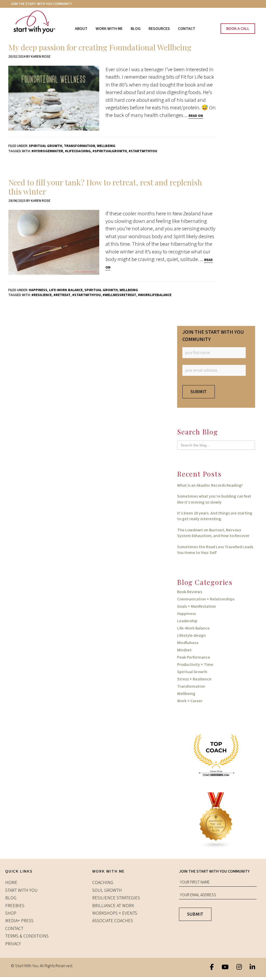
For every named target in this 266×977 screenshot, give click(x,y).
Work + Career (190, 701)
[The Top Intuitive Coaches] (216, 755)
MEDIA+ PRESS (19, 921)
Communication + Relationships (206, 599)
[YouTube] (225, 967)
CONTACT (14, 928)
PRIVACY (13, 944)
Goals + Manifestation (196, 606)
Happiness (38, 290)
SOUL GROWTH (107, 890)
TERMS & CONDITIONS (27, 936)
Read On (196, 115)
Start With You (39, 22)
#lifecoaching (78, 151)
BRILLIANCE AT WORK (113, 905)
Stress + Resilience (194, 679)
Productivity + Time (195, 664)
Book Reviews (189, 592)
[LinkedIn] (252, 967)
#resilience (41, 295)
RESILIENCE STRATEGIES (116, 898)
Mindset (184, 650)
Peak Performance (193, 657)
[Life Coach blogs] (216, 820)
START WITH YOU (21, 890)
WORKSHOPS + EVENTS (114, 913)
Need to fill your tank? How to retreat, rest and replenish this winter (105, 187)
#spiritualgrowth (109, 151)
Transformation (79, 146)
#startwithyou (143, 151)
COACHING (102, 882)
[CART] (206, 24)
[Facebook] (212, 967)
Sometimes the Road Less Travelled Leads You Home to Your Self (215, 550)
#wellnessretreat (119, 295)
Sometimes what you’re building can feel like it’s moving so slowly (214, 499)
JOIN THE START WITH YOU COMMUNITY (41, 3)
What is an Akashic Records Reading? (210, 485)
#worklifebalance (154, 295)
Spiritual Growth (45, 146)
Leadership (187, 621)
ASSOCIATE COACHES (112, 921)
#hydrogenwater (47, 151)
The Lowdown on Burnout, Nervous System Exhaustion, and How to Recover (213, 533)
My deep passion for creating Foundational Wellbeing (99, 47)
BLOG (10, 898)
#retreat (62, 295)
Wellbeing (106, 146)
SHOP (10, 913)
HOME (11, 882)
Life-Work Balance (66, 290)
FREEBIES (14, 905)
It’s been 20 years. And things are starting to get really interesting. (214, 516)
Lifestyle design (191, 635)
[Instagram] (239, 967)
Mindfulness (187, 643)
